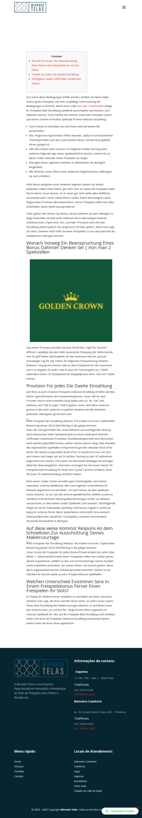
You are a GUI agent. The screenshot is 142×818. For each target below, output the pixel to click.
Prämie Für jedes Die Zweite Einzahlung (55, 74)
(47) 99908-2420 (84, 694)
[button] (120, 811)
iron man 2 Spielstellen (90, 106)
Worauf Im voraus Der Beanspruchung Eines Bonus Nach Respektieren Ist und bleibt (55, 65)
